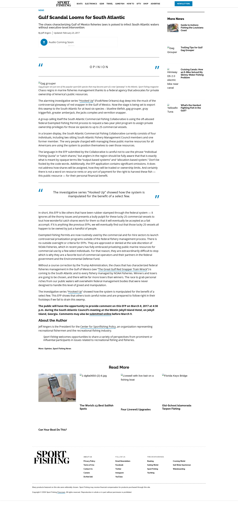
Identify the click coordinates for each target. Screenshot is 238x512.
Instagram (119, 473)
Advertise (155, 4)
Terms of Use (89, 465)
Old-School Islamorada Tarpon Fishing (176, 407)
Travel (109, 4)
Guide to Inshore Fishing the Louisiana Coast (192, 28)
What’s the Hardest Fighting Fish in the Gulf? (191, 108)
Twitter (118, 469)
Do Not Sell (88, 477)
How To (130, 4)
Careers (87, 473)
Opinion (48, 348)
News (41, 10)
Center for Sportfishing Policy (98, 326)
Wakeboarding (179, 469)
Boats (80, 4)
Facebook (119, 465)
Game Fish (119, 4)
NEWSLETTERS (183, 4)
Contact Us (88, 469)
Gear (102, 4)
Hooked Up (86, 100)
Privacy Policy (89, 461)
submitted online (100, 314)
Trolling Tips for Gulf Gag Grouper (192, 49)
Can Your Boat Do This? (52, 429)
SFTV (139, 4)
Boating (150, 461)
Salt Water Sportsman (182, 465)
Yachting (150, 473)
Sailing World (152, 465)
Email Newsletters (122, 461)
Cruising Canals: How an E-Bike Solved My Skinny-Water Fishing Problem (192, 73)
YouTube (119, 477)
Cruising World (179, 461)
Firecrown (61, 492)
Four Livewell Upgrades (136, 409)
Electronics (91, 4)
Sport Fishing (152, 469)
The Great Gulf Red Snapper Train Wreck (122, 269)
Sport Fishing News (62, 348)
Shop (145, 4)
